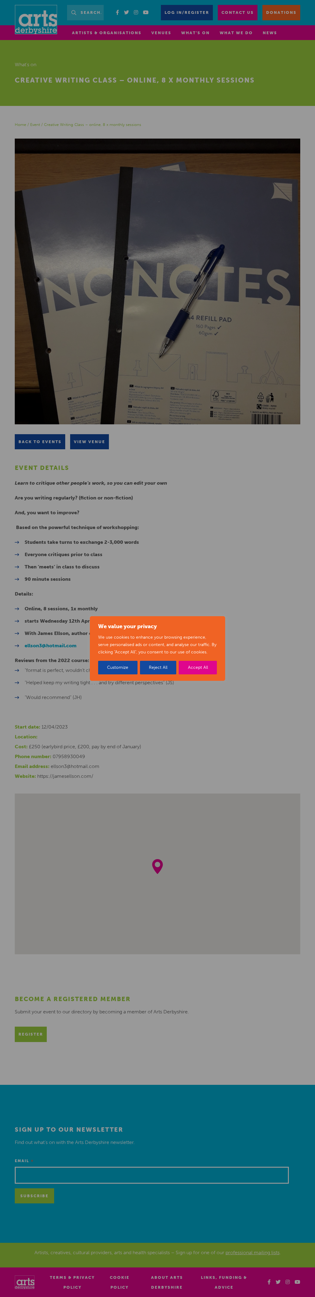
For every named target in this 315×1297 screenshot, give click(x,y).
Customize (117, 667)
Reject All (158, 667)
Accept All (198, 667)
